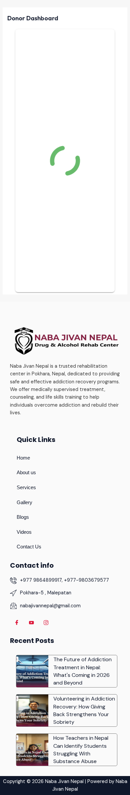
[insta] (46, 623)
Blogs (23, 517)
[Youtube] (31, 623)
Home (23, 458)
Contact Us (29, 546)
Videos (24, 532)
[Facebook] (17, 623)
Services (26, 487)
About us (26, 472)
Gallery (24, 502)
